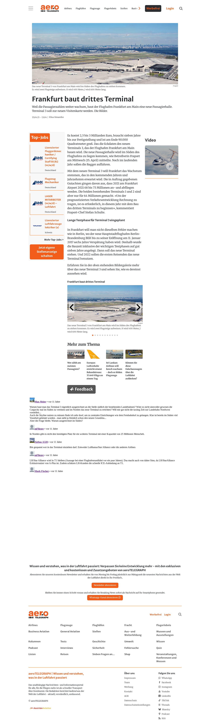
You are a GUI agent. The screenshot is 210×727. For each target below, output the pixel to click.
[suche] (181, 8)
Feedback (84, 389)
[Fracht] (136, 625)
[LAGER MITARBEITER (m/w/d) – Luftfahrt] (47, 203)
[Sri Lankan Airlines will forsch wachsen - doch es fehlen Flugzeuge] (114, 366)
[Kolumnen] (40, 641)
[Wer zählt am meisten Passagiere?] (76, 366)
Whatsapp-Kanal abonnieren (103, 597)
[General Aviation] (72, 633)
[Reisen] (72, 658)
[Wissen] (168, 641)
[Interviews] (72, 648)
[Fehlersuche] (136, 648)
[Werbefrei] (156, 614)
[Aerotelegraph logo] (50, 8)
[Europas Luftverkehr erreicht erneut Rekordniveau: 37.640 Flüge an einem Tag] (95, 366)
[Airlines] (40, 625)
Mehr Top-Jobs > (54, 239)
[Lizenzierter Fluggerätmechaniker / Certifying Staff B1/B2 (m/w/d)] (47, 159)
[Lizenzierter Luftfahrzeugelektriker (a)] (47, 226)
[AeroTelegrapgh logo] (38, 614)
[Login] (167, 614)
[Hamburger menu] (30, 8)
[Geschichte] (104, 641)
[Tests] (72, 641)
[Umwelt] (136, 641)
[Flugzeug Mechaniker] (47, 183)
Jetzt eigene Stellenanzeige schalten (47, 252)
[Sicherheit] (104, 648)
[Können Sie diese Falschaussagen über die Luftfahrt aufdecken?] (134, 366)
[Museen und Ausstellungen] (168, 633)
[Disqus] (104, 434)
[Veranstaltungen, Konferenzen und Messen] (168, 658)
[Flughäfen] (104, 625)
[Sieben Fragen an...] (104, 658)
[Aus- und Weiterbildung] (136, 633)
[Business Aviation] (40, 633)
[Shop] (136, 658)
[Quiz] (168, 648)
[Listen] (40, 658)
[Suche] (180, 614)
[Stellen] (104, 633)
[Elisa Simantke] (56, 117)
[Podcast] (40, 648)
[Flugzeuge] (72, 625)
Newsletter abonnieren (105, 585)
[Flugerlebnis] (168, 625)
